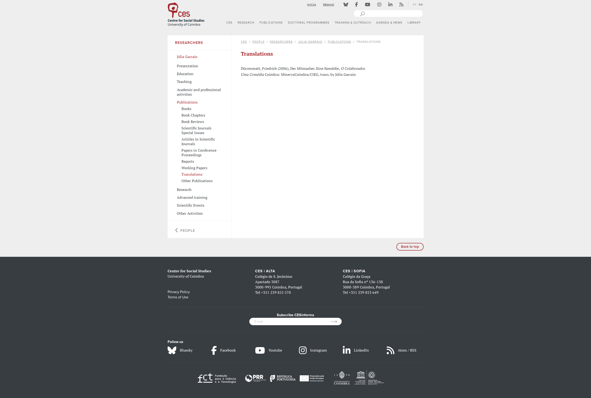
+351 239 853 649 (364, 292)
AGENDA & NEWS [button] (389, 22)
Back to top (410, 247)
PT (415, 4)
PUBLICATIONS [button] (271, 22)
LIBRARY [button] (414, 22)
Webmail (328, 4)
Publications (339, 42)
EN (421, 4)
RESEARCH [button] (246, 22)
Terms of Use (178, 297)
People (258, 42)
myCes (311, 4)
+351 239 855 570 (276, 292)
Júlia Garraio (310, 42)
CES (244, 42)
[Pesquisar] (362, 13)
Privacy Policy (179, 292)
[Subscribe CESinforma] (336, 321)
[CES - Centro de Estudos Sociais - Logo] (186, 13)
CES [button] (229, 22)
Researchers (281, 42)
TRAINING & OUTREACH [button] (353, 22)
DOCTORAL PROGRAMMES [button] (308, 22)
